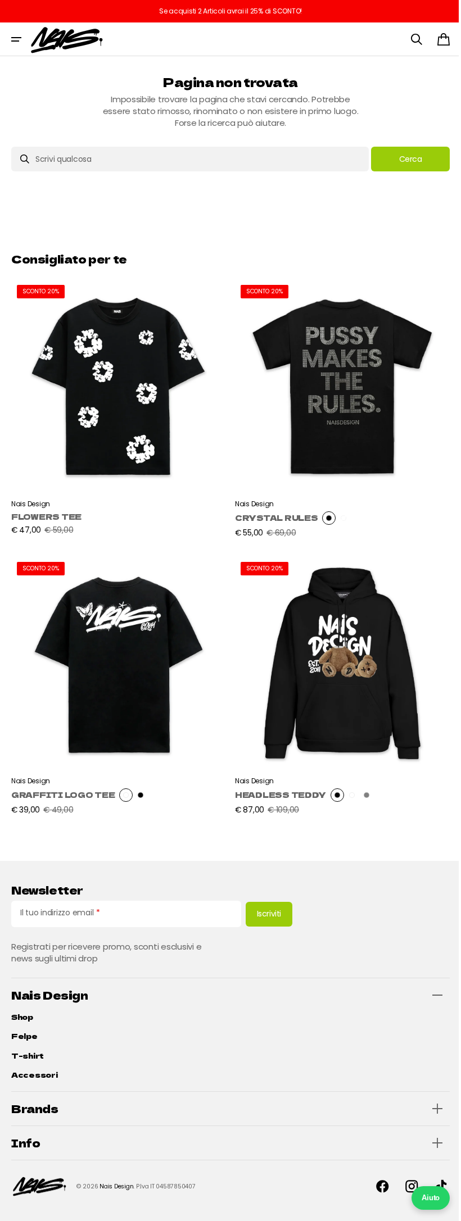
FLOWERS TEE (46, 512)
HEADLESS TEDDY (276, 786)
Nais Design (116, 1186)
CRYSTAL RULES (272, 514)
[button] (16, 39)
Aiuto (422, 1197)
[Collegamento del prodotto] (116, 406)
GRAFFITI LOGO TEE (63, 786)
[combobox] (185, 159)
